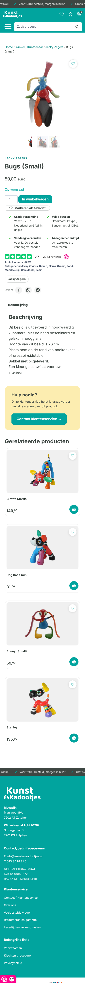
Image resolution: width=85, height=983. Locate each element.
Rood (70, 266)
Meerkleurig (12, 270)
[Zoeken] (77, 27)
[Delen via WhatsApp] (28, 290)
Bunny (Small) (17, 651)
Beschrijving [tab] (18, 305)
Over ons (10, 905)
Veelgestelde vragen (17, 912)
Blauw (52, 266)
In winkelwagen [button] (73, 509)
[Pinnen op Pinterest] (37, 290)
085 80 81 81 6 (16, 861)
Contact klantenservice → (39, 419)
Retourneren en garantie (20, 919)
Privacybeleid (13, 963)
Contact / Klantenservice (21, 897)
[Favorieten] (61, 14)
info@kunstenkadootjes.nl (24, 856)
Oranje (61, 266)
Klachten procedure (17, 955)
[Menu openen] (7, 26)
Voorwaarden (13, 948)
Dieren (43, 266)
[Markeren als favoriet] (73, 63)
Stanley (12, 727)
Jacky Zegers (29, 266)
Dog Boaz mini (17, 575)
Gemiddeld (27, 270)
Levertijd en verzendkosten (22, 927)
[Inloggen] (70, 14)
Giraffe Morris (16, 499)
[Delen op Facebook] (18, 290)
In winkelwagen (35, 199)
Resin (39, 270)
